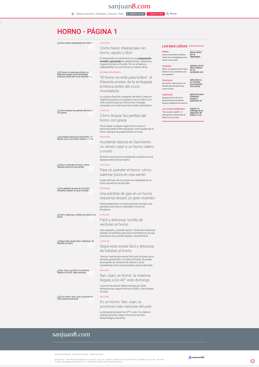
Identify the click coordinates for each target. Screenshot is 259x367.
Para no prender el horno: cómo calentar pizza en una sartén (125, 172)
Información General (110, 72)
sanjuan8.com (60, 360)
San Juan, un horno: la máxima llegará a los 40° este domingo (125, 277)
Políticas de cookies (96, 354)
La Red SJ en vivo (136, 14)
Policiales (101, 14)
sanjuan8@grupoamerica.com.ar (74, 362)
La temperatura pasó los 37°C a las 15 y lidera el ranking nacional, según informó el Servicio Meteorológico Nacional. (125, 315)
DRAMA (165, 52)
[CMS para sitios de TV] (187, 357)
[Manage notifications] (253, 361)
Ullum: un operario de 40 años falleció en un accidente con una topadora (175, 71)
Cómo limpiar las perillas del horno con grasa (123, 117)
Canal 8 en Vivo (156, 14)
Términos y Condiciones (63, 354)
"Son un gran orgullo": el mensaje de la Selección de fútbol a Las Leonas (173, 114)
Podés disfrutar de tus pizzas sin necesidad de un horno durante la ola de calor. (126, 182)
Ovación (112, 14)
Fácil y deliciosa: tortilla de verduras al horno (121, 222)
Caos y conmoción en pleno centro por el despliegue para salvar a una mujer (174, 57)
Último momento (85, 14)
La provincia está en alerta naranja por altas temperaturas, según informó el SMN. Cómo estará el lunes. (127, 288)
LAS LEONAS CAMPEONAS (173, 109)
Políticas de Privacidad (80, 354)
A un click (105, 43)
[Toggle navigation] (73, 14)
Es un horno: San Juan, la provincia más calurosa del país (125, 304)
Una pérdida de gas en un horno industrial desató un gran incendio (127, 195)
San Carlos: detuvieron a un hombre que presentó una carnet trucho (174, 86)
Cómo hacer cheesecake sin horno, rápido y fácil (123, 50)
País (121, 14)
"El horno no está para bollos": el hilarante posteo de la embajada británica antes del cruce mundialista (126, 84)
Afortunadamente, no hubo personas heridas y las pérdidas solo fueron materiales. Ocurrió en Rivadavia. (126, 206)
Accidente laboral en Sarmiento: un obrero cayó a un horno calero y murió (127, 146)
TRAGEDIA (166, 66)
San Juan (104, 270)
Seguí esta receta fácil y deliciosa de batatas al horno (127, 248)
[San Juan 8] (71, 337)
